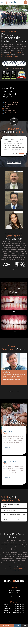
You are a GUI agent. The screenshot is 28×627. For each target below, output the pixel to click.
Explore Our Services (14, 391)
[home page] (9, 2)
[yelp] (14, 597)
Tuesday (6, 606)
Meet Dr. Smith (14, 269)
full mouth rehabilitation (16, 52)
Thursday (6, 610)
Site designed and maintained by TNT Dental (14, 621)
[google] (11, 597)
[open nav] (25, 2)
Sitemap (10, 619)
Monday (6, 604)
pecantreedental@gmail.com (14, 571)
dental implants (5, 54)
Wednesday (7, 608)
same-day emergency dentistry (9, 56)
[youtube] (19, 597)
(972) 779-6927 (18, 569)
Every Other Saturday (9, 612)
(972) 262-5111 (14, 590)
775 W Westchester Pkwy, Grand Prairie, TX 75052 (14, 593)
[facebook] (9, 597)
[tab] (12, 158)
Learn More (6, 447)
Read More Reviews (14, 162)
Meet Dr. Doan (14, 273)
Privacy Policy (16, 619)
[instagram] (16, 597)
